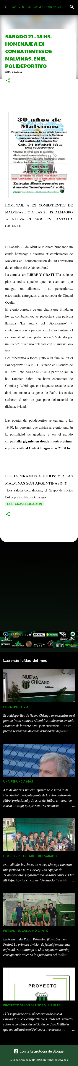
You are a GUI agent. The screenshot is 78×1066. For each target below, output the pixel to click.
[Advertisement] (39, 588)
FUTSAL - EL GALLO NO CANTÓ (25, 930)
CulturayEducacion (24, 504)
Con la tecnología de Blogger (42, 1051)
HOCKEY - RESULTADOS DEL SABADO (30, 856)
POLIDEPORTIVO (15, 707)
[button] (7, 81)
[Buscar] (72, 7)
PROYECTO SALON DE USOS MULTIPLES (31, 1005)
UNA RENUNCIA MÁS (18, 781)
